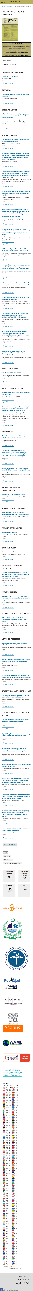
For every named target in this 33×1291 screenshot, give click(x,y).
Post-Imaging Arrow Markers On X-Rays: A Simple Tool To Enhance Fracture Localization (16, 676)
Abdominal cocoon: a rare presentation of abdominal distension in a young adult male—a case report (16, 470)
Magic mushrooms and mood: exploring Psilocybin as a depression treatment (14, 644)
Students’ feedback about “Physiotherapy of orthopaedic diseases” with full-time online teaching (16, 193)
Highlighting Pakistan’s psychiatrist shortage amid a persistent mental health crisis (16, 735)
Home (3, 6)
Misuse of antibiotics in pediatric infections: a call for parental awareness (16, 829)
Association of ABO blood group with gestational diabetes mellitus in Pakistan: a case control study (15, 353)
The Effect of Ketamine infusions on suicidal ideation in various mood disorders (15, 696)
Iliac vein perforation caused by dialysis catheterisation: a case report (14, 437)
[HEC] (13, 939)
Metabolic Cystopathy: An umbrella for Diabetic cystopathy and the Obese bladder (15, 513)
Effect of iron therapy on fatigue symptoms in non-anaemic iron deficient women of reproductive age (16, 116)
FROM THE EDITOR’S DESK (10, 76)
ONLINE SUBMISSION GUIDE (12, 863)
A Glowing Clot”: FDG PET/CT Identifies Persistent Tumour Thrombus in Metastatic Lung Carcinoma (15, 598)
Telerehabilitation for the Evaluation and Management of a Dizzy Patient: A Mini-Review (14, 619)
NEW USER (6, 856)
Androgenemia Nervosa (9, 532)
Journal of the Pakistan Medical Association (17, 2)
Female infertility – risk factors (11, 373)
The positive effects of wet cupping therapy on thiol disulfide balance (15, 140)
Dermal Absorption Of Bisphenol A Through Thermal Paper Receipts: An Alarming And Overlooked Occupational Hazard (15, 780)
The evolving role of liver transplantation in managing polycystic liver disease (15, 720)
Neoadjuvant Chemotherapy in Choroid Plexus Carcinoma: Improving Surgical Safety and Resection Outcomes (16, 574)
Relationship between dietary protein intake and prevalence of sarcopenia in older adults (16, 284)
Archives (10, 6)
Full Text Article (8, 83)
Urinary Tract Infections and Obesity (13, 494)
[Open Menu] (2, 2)
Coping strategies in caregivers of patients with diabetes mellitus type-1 (15, 298)
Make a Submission (9, 844)
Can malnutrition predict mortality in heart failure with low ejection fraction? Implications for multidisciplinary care (15, 315)
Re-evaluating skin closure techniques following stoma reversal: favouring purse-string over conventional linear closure (15, 750)
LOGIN (5, 852)
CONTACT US (7, 859)
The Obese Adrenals (8, 552)
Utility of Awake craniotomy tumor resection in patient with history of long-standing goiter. (16, 661)
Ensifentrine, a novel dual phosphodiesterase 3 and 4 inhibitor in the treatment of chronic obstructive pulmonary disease (16, 796)
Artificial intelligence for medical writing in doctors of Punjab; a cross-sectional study (15, 250)
